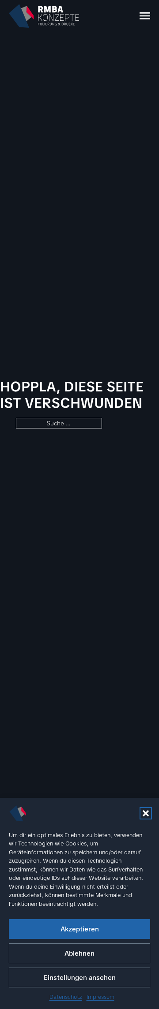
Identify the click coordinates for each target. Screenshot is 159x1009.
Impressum (100, 997)
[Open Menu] (145, 16)
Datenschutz (65, 997)
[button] (145, 813)
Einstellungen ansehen (80, 977)
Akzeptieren (80, 929)
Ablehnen (79, 953)
